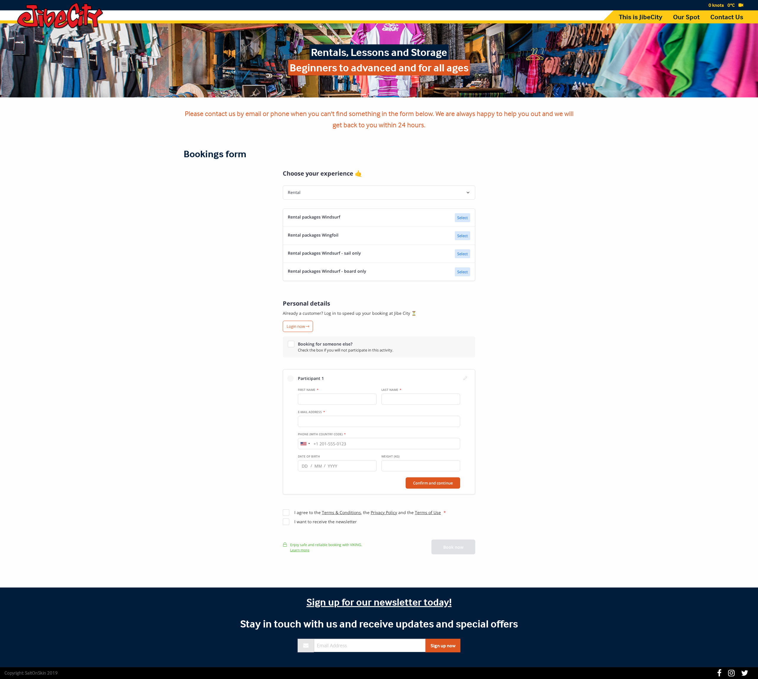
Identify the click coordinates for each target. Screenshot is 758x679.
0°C (731, 5)
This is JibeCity (640, 17)
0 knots (716, 5)
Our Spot (686, 17)
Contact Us (726, 17)
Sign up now (443, 645)
